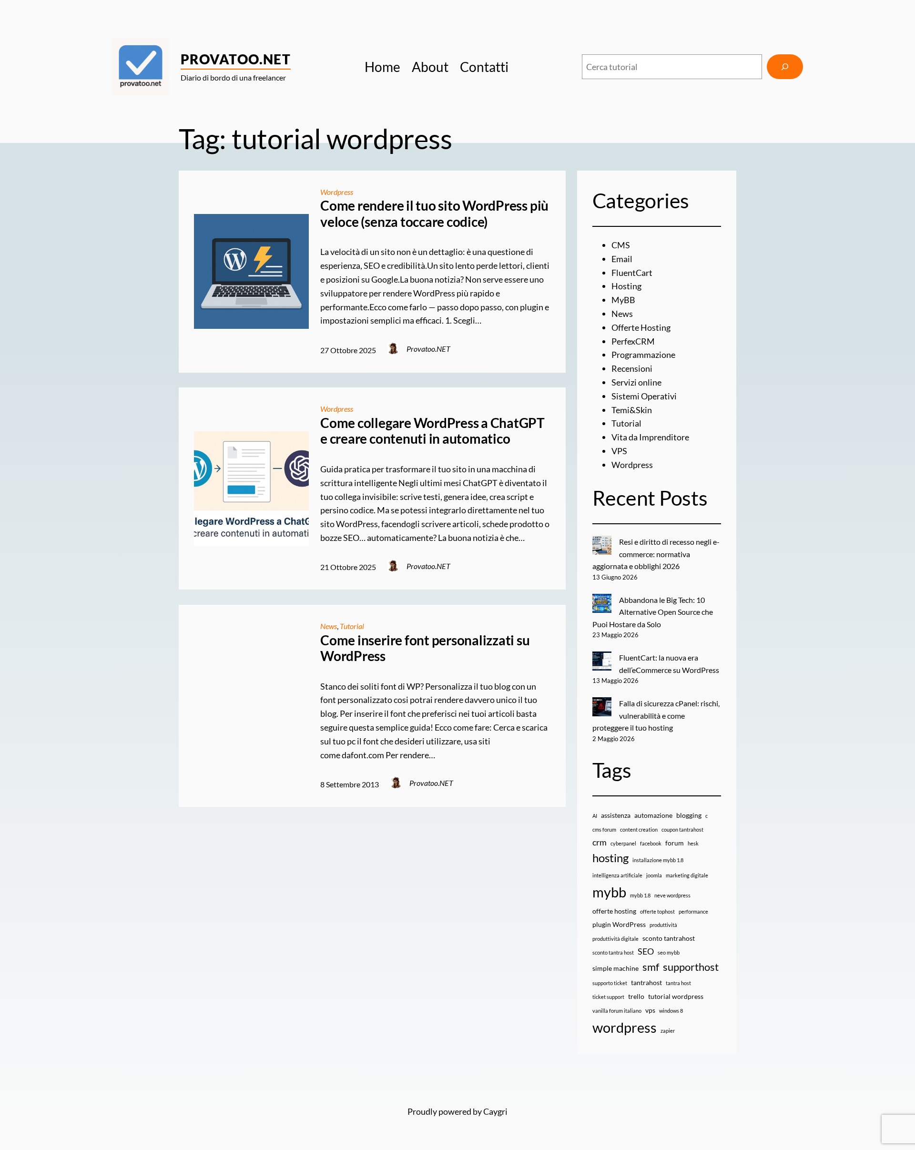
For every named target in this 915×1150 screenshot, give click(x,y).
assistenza (615, 815)
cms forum (604, 829)
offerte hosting (614, 911)
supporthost (691, 966)
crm (599, 842)
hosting (610, 858)
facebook (650, 843)
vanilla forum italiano (616, 1011)
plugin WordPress (619, 924)
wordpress (624, 1027)
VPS (619, 451)
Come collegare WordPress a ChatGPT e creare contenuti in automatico (432, 431)
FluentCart (631, 272)
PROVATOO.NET (236, 59)
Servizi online (636, 382)
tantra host (678, 983)
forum (674, 843)
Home (382, 67)
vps (650, 1010)
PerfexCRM (633, 341)
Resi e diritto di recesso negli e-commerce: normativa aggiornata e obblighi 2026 (656, 553)
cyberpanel (623, 843)
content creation (639, 829)
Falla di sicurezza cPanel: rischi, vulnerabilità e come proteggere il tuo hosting (656, 715)
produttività (663, 925)
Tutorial (352, 626)
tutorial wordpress (675, 996)
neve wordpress (672, 895)
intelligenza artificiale (617, 875)
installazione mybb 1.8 (657, 860)
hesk (693, 843)
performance (693, 911)
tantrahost (646, 982)
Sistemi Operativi (644, 396)
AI (594, 816)
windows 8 (671, 1011)
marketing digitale (687, 875)
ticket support (608, 997)
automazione (653, 815)
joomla (654, 875)
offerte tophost (657, 911)
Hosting (626, 286)
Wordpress (336, 191)
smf (650, 966)
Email (621, 259)
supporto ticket (609, 983)
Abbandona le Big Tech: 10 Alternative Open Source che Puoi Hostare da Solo (652, 612)
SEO (646, 951)
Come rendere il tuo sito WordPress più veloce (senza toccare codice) (434, 214)
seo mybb (669, 952)
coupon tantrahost (682, 829)
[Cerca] (785, 66)
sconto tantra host (613, 952)
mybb (609, 892)
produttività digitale (615, 939)
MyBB (623, 300)
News (328, 626)
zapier (668, 1031)
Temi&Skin (631, 410)
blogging (689, 815)
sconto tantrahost (668, 938)
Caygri (495, 1111)
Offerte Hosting (641, 327)
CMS (620, 245)
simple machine (615, 968)
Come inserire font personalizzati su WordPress (424, 648)
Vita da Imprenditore (650, 437)
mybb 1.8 (640, 895)
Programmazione (643, 354)
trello (636, 996)
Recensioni (631, 368)
